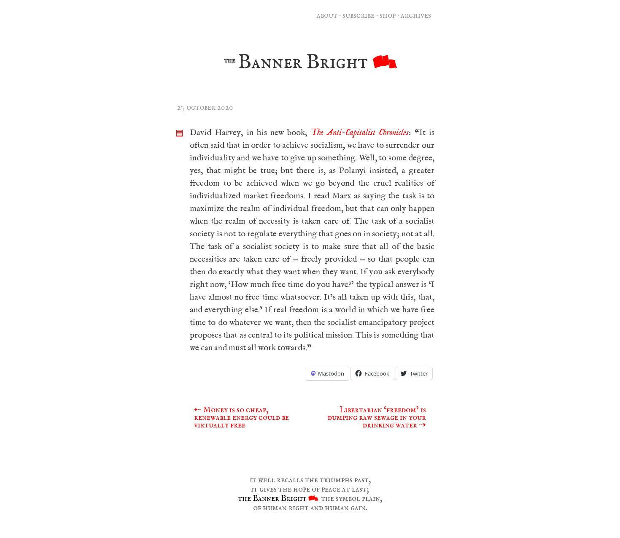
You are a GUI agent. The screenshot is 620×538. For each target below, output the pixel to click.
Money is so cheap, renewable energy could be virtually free (241, 417)
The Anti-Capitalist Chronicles (360, 132)
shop (388, 15)
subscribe (358, 15)
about (327, 15)
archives (416, 15)
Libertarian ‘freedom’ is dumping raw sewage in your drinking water (377, 417)
